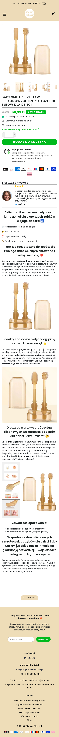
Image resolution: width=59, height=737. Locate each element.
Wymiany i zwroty (29, 716)
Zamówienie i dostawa (29, 708)
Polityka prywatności (29, 712)
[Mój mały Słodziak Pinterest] (29, 658)
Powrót (31, 598)
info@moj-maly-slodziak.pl (29, 669)
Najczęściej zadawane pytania (29, 700)
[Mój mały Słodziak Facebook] (25, 658)
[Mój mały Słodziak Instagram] (33, 658)
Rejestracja (43, 639)
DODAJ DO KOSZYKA (29, 142)
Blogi (29, 720)
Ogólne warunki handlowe (29, 704)
